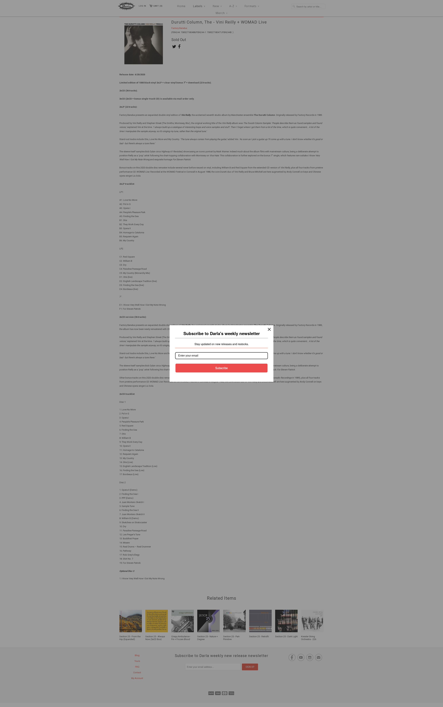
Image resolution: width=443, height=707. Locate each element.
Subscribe (221, 368)
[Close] (269, 329)
